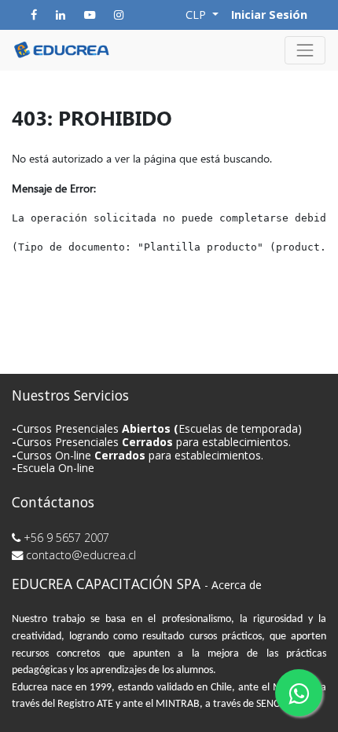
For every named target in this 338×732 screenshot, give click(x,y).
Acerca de (236, 584)
